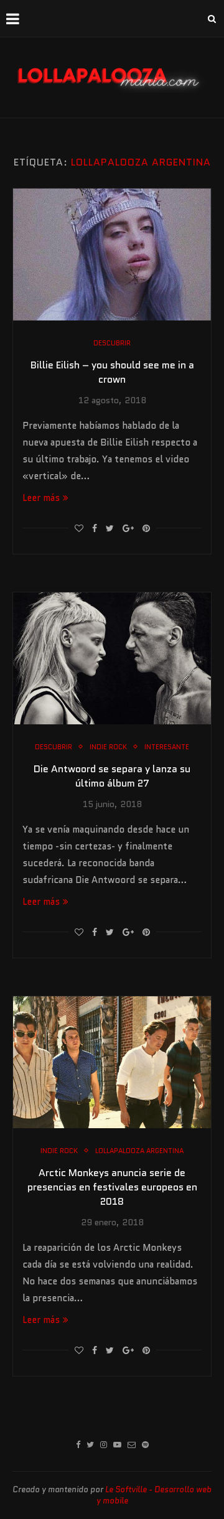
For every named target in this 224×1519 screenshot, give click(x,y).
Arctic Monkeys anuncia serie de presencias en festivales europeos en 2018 (112, 1187)
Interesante (166, 747)
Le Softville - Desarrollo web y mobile (154, 1495)
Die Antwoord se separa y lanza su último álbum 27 (112, 776)
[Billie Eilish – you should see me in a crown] (112, 254)
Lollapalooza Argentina (139, 1151)
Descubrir (112, 343)
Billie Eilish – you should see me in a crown (112, 372)
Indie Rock (108, 747)
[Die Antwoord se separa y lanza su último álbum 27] (112, 658)
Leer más (41, 498)
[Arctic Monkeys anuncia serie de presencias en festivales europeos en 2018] (112, 1062)
